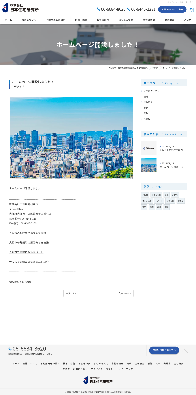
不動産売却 (156, 195)
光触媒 (28, 281)
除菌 (152, 207)
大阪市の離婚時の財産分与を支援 (29, 242)
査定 (144, 207)
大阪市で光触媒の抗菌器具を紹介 (29, 262)
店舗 (166, 207)
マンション (147, 200)
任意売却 (170, 200)
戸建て (175, 195)
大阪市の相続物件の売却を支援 (27, 233)
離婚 (16, 281)
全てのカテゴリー (152, 90)
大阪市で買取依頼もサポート (26, 252)
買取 (22, 281)
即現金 (180, 200)
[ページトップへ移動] (184, 350)
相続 (11, 281)
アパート (159, 200)
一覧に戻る (71, 293)
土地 (166, 195)
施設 (159, 207)
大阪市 (145, 195)
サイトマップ (126, 368)
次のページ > (125, 293)
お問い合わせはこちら (172, 9)
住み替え (148, 102)
